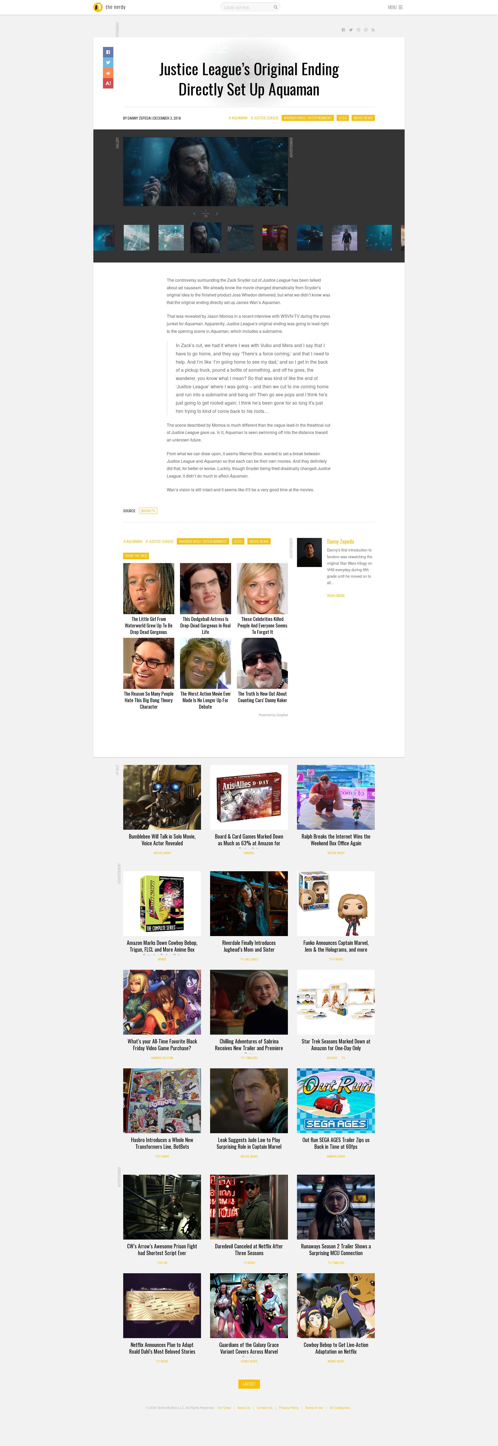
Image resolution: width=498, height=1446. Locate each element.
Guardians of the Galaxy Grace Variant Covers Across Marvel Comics (249, 1351)
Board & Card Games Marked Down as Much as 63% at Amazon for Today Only (249, 843)
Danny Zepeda (340, 541)
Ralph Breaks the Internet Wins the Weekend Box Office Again (336, 839)
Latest (249, 1384)
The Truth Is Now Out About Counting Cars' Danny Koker (262, 696)
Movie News (363, 118)
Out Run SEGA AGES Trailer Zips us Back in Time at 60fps (336, 1143)
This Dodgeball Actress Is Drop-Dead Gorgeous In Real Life (205, 625)
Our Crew (224, 1407)
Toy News (336, 959)
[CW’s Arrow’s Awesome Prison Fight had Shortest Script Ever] (162, 1207)
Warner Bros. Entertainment (308, 118)
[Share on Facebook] (108, 52)
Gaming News (336, 1156)
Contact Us (264, 1407)
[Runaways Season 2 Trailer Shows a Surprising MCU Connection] (336, 1207)
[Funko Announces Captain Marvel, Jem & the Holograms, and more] (336, 903)
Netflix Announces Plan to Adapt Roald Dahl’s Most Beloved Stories (162, 1348)
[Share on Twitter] (108, 62)
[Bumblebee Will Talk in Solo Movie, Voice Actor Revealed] (162, 797)
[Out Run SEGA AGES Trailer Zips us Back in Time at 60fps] (336, 1100)
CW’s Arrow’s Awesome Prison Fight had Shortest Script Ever (162, 1249)
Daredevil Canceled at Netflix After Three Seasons (249, 1249)
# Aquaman (238, 118)
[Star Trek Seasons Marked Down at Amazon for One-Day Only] (336, 1002)
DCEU (343, 118)
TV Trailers (249, 1058)
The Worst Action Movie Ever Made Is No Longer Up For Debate (205, 700)
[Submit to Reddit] (108, 73)
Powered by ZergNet (273, 715)
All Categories (340, 1407)
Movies (332, 1058)
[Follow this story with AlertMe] (108, 83)
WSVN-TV (148, 511)
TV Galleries (249, 959)
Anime (162, 959)
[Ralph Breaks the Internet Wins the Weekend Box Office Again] (336, 797)
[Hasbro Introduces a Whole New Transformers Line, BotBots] (162, 1100)
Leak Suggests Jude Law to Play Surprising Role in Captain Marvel (249, 1143)
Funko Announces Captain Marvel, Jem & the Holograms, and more (336, 946)
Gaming (249, 853)
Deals (221, 772)
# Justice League (265, 118)
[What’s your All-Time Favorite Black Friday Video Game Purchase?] (162, 1002)
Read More (336, 596)
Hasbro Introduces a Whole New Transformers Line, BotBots (162, 1143)
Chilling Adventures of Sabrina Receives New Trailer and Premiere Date (249, 1047)
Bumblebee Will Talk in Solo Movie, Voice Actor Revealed (162, 839)
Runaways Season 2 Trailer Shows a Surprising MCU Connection (336, 1249)
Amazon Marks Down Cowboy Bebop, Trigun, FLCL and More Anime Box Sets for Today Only (162, 949)
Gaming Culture (162, 1058)
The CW (162, 1263)
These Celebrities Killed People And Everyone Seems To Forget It (262, 625)
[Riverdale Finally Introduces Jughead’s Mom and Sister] (249, 903)
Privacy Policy (289, 1407)
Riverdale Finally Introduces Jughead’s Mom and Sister (249, 946)
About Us (243, 1407)
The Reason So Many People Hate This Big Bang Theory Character (149, 700)
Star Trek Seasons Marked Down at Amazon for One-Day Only (336, 1044)
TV (343, 1058)
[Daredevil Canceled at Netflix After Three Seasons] (249, 1207)
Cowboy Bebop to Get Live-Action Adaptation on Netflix (336, 1348)
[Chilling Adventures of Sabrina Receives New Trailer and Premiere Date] (249, 1002)
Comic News (249, 1361)
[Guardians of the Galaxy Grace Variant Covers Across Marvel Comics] (249, 1305)
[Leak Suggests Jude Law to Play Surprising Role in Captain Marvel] (249, 1100)
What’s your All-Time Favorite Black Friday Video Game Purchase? (162, 1044)
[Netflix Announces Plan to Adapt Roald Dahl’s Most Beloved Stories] (162, 1305)
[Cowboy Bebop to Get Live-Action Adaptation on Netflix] (336, 1305)
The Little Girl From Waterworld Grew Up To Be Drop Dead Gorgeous (148, 625)
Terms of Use (314, 1407)
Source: (129, 511)
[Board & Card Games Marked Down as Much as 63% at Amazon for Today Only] (249, 797)
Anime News (336, 1361)
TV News (249, 1263)
